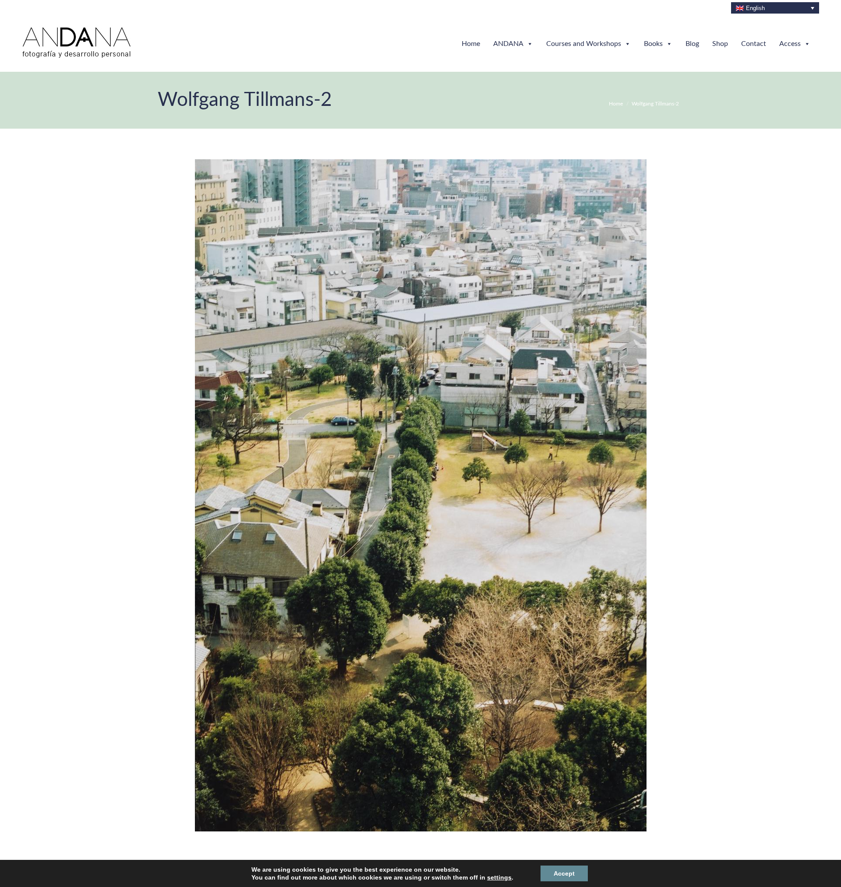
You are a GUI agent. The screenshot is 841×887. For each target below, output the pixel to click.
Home (471, 43)
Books (653, 43)
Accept (555, 873)
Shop (720, 43)
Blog (692, 43)
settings (493, 877)
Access (790, 43)
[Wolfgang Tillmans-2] (421, 495)
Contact (753, 43)
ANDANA (508, 43)
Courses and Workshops (583, 43)
